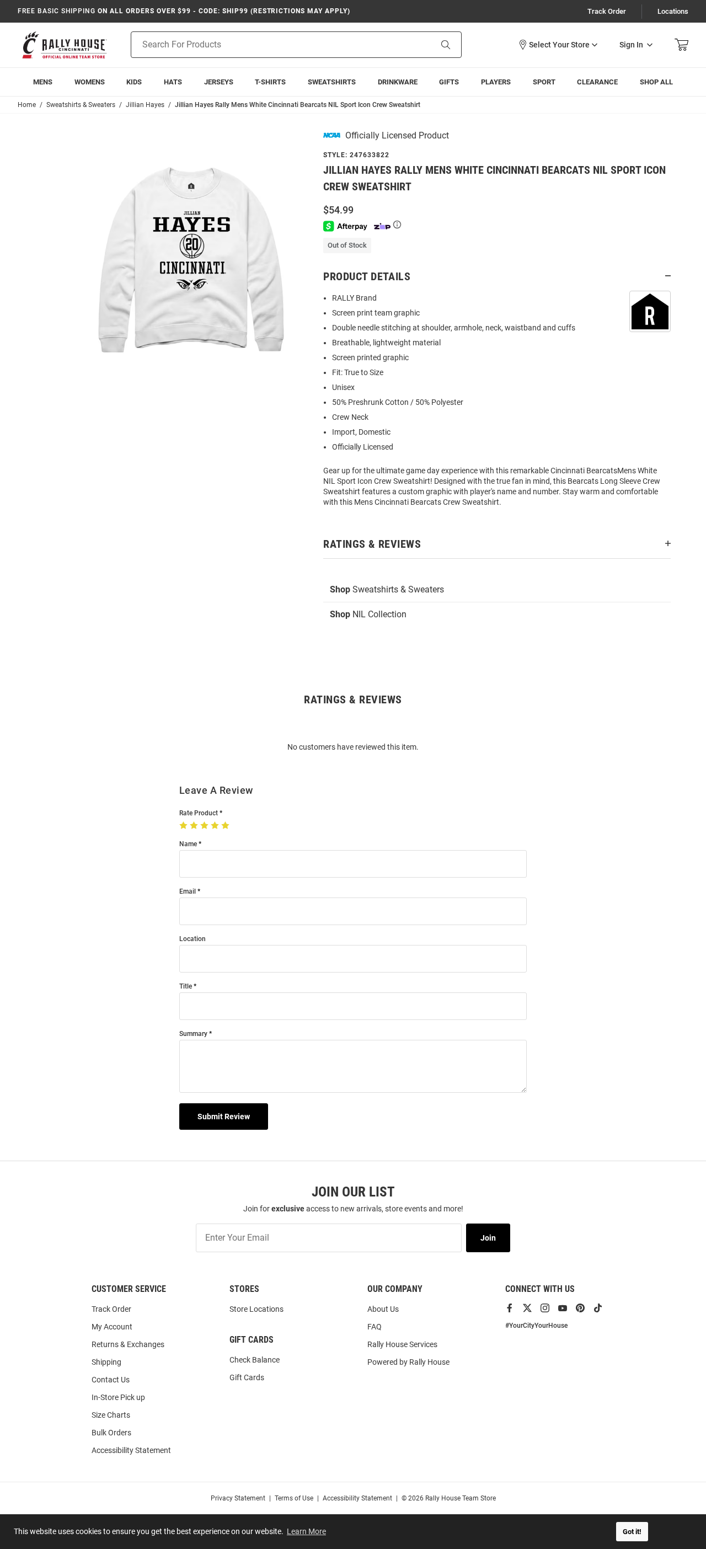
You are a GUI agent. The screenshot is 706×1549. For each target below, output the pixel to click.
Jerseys (218, 82)
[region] (497, 403)
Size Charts (111, 1415)
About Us (383, 1309)
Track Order (606, 11)
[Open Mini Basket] (681, 45)
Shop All (656, 82)
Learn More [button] (306, 1531)
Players (496, 82)
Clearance (597, 82)
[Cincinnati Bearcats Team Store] (64, 45)
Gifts (449, 82)
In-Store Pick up (118, 1397)
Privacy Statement (238, 1498)
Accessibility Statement (131, 1450)
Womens (89, 82)
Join (488, 1237)
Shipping (106, 1362)
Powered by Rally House (408, 1362)
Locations (672, 11)
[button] (557, 45)
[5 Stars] (226, 825)
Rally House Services (402, 1344)
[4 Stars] (216, 825)
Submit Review (223, 1116)
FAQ (374, 1326)
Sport (544, 82)
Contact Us (111, 1379)
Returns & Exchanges (128, 1344)
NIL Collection (368, 614)
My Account (112, 1326)
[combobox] (267, 44)
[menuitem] (496, 82)
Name (188, 844)
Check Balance (254, 1359)
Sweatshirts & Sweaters (387, 589)
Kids (134, 82)
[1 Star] (184, 825)
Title (185, 986)
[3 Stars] (205, 825)
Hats (173, 82)
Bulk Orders (111, 1432)
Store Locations (256, 1309)
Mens (42, 82)
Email (187, 891)
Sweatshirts (332, 82)
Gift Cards (246, 1377)
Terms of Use (294, 1498)
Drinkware (398, 82)
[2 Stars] (195, 825)
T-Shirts (270, 82)
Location (192, 939)
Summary (193, 1034)
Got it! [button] (632, 1531)
